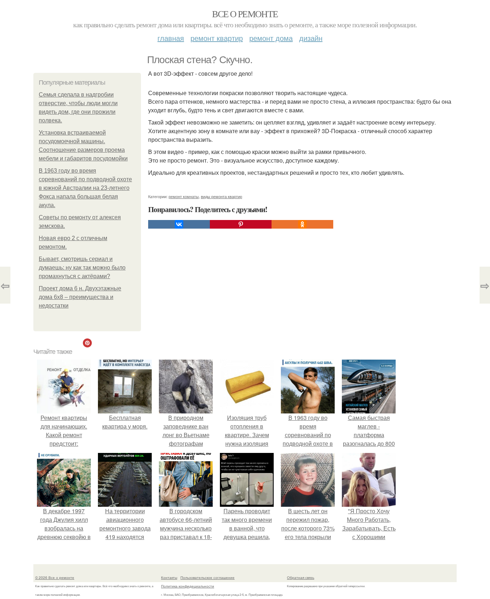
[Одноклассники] (302, 224)
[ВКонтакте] (179, 224)
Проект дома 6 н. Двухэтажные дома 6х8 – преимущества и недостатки (80, 297)
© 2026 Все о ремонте (54, 577)
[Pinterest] (241, 224)
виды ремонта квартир (221, 196)
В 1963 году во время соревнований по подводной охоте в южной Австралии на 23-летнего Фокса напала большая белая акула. (85, 188)
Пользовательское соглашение (207, 577)
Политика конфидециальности (187, 586)
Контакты (169, 577)
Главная (170, 38)
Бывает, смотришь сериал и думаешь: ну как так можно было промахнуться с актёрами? (82, 267)
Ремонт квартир (216, 38)
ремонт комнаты (184, 196)
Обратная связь (300, 577)
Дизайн (310, 38)
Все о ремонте (245, 14)
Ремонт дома (271, 38)
